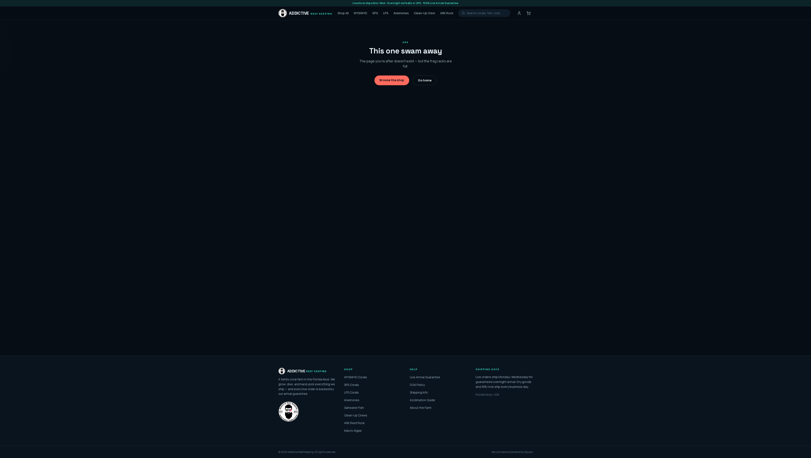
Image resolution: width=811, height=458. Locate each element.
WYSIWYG (360, 13)
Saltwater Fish (354, 408)
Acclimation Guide (422, 400)
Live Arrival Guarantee (425, 377)
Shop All (343, 13)
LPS (385, 13)
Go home (424, 80)
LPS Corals (351, 392)
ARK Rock (446, 13)
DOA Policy (417, 385)
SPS (375, 13)
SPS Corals (351, 385)
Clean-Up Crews (355, 415)
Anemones (401, 13)
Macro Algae (353, 431)
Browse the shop (392, 80)
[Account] (519, 13)
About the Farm (420, 408)
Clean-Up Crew (424, 13)
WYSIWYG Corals (355, 377)
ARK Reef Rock (354, 423)
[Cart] (528, 13)
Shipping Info (419, 392)
